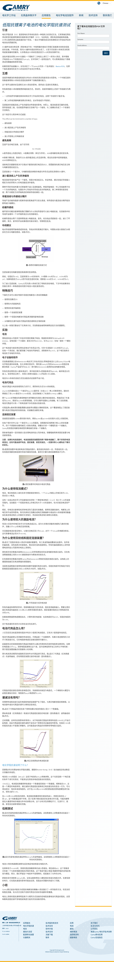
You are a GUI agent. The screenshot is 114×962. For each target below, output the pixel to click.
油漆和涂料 (74, 935)
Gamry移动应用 (97, 935)
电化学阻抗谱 (28, 926)
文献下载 (49, 935)
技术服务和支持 (52, 923)
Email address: (82, 45)
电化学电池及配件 (65, 15)
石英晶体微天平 (29, 15)
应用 (71, 923)
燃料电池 (73, 932)
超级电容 (73, 937)
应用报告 (46, 15)
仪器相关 (26, 937)
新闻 (81, 15)
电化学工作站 (9, 15)
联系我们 (107, 15)
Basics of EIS (60, 66)
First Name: (81, 33)
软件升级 (49, 929)
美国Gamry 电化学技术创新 (101, 932)
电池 (25, 929)
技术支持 (93, 15)
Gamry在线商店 (97, 937)
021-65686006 (7, 931)
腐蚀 (71, 929)
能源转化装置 (28, 935)
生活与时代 (95, 926)
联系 (47, 937)
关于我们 (94, 923)
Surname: (80, 39)
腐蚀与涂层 (27, 932)
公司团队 (94, 929)
